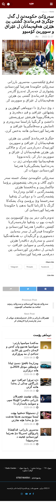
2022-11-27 (47, 36)
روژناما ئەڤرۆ (36, 468)
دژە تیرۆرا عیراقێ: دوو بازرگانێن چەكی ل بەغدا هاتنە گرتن (24, 383)
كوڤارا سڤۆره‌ (28, 470)
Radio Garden (10, 468)
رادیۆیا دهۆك (24, 468)
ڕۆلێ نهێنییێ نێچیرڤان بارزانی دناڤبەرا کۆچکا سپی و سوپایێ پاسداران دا (22, 400)
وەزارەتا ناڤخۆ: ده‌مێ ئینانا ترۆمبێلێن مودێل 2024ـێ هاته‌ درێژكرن (23, 367)
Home (51, 12)
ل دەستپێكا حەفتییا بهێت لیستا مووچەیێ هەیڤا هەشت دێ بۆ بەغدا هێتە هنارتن (22, 416)
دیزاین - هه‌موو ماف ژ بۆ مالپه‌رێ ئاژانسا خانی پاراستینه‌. (25, 488)
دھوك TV (47, 468)
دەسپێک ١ (44, 12)
